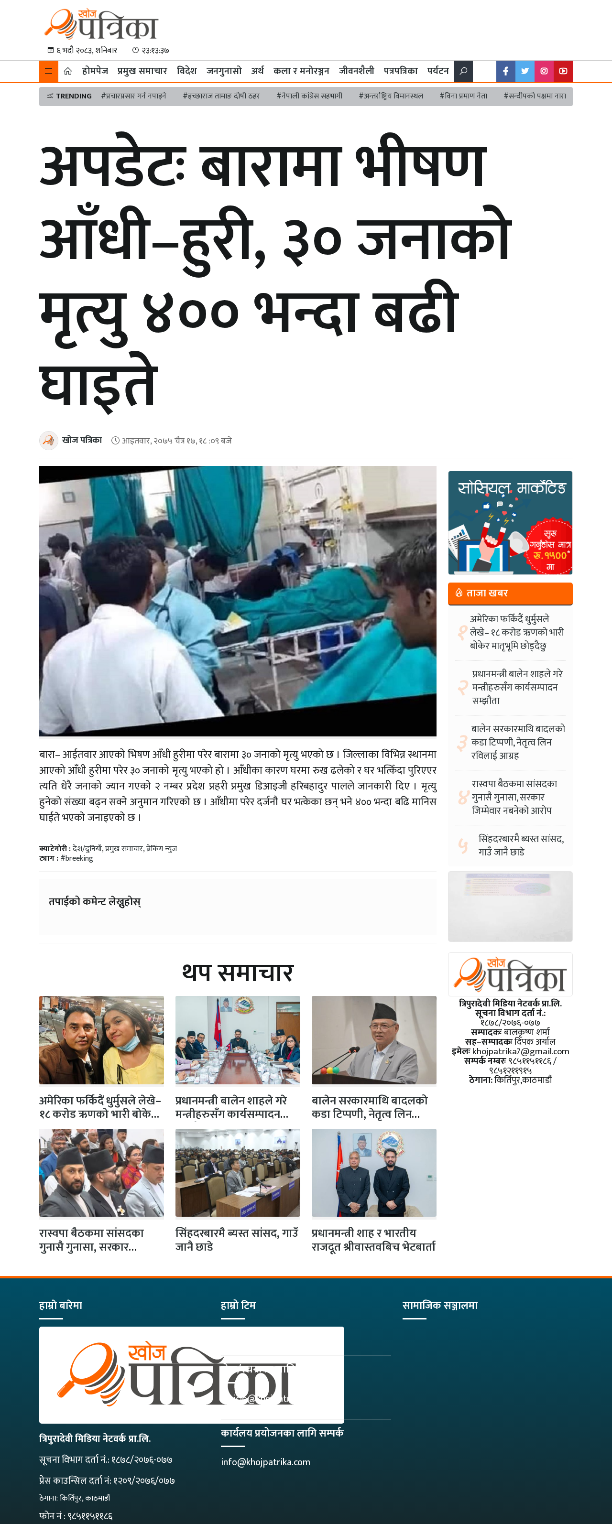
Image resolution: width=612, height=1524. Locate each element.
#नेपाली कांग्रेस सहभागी (309, 96)
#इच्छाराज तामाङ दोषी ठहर (221, 96)
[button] (48, 71)
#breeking (76, 858)
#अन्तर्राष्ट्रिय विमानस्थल (391, 96)
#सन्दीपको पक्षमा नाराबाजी (541, 96)
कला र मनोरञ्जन (301, 71)
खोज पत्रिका (82, 440)
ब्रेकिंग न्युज (161, 849)
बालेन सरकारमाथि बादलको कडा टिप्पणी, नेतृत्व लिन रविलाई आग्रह (370, 1115)
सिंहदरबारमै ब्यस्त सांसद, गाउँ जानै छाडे (236, 1240)
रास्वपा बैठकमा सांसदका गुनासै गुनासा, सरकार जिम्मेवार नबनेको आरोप (91, 1247)
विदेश (187, 71)
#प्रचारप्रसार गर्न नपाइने (133, 96)
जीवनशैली (356, 71)
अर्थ (257, 71)
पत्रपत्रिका (401, 71)
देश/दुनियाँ (87, 849)
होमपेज (95, 71)
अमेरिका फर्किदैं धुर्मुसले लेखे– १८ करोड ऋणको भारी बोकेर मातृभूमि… (100, 1115)
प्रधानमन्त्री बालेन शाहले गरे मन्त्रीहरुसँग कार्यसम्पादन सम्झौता (231, 1115)
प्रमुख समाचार (142, 71)
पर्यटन (438, 71)
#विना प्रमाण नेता (463, 96)
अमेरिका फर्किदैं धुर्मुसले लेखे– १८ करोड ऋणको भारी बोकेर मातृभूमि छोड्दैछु (517, 633)
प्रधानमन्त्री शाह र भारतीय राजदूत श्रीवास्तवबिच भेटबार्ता (374, 1240)
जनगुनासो (224, 71)
